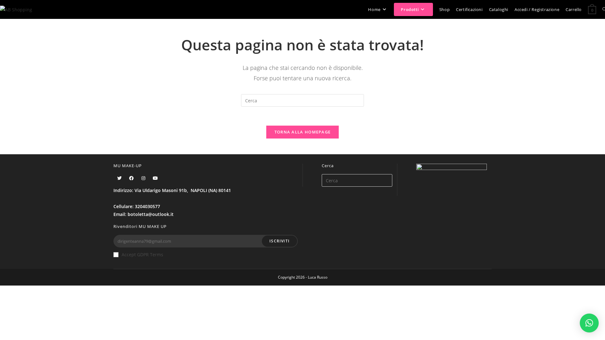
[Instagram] (143, 178)
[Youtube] (155, 178)
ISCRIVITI (279, 241)
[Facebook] (131, 178)
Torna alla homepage (302, 132)
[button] (589, 323)
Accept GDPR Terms (142, 255)
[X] (119, 178)
